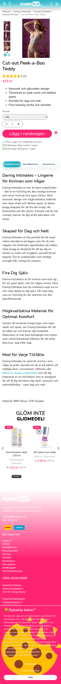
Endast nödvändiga (30, 670)
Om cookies (8, 564)
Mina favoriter (10, 550)
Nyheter (6, 557)
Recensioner (49, 164)
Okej (30, 677)
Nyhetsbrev (8, 561)
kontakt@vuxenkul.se (14, 516)
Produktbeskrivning (12, 164)
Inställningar (30, 664)
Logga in (7, 540)
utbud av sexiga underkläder (20, 373)
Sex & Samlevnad (12, 571)
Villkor (6, 543)
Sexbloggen (9, 567)
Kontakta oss (9, 547)
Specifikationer (30, 164)
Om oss (6, 554)
